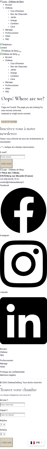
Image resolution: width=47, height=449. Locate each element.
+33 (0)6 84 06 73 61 (9, 179)
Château (9, 8)
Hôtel (7, 36)
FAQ (7, 39)
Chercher (6, 442)
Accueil (8, 5)
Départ (4, 410)
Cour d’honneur (17, 11)
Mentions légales (8, 375)
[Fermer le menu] (19, 54)
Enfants (3, 430)
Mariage (9, 30)
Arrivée (4, 400)
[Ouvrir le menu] (20, 51)
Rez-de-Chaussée (18, 14)
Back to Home (9, 121)
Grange (13, 20)
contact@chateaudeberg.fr (12, 182)
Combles (14, 23)
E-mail (3, 152)
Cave (12, 26)
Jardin (13, 17)
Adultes (3, 420)
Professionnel (11, 33)
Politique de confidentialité (12, 372)
